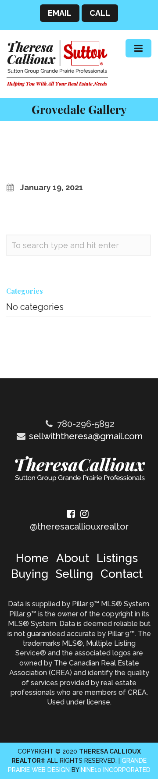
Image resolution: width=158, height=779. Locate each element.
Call (100, 13)
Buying (29, 573)
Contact (122, 573)
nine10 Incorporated (116, 769)
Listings (117, 558)
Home (32, 558)
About (72, 558)
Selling (74, 573)
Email (60, 13)
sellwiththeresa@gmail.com (86, 436)
